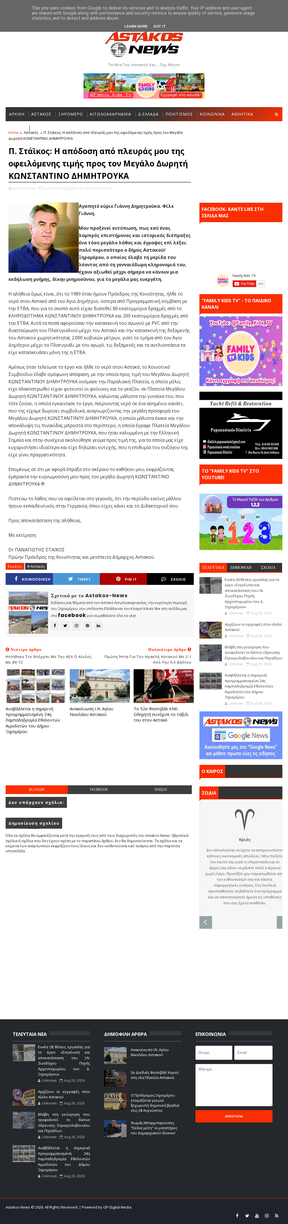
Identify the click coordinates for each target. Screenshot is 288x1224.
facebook (99, 789)
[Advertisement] (108, 765)
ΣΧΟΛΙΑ (268, 567)
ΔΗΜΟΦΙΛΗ (240, 567)
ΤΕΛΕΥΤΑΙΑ (213, 567)
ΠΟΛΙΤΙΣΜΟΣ (179, 114)
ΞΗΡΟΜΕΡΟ (70, 114)
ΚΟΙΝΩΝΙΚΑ (212, 114)
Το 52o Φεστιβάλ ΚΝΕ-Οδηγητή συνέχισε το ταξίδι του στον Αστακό (161, 714)
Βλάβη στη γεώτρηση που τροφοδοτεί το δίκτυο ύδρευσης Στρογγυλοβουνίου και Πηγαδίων (253, 652)
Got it (159, 26)
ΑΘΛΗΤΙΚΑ (242, 114)
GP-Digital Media (231, 1207)
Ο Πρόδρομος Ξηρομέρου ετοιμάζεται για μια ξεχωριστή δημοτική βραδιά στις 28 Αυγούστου (155, 1103)
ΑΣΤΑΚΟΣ (41, 114)
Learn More (136, 26)
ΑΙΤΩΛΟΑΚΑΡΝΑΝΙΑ (110, 114)
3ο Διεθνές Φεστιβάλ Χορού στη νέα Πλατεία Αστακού (155, 1075)
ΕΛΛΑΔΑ (17, 128)
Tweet (84, 579)
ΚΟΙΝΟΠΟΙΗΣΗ (36, 579)
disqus (161, 789)
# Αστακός (36, 566)
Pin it (131, 579)
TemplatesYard (174, 1207)
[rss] (277, 1215)
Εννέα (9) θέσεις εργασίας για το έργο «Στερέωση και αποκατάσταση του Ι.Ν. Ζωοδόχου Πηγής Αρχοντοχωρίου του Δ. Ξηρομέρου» (252, 593)
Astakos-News (18, 1207)
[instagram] (267, 1215)
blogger (36, 789)
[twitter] (247, 1215)
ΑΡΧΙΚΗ (16, 114)
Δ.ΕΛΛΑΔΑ (148, 114)
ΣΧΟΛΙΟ (178, 579)
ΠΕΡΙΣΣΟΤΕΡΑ (47, 128)
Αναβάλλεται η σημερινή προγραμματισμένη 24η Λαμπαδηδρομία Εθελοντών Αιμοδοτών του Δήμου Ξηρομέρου (33, 720)
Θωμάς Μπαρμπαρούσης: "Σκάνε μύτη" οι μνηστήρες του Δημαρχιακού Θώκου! (154, 1127)
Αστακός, (105, 188)
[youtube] (257, 1215)
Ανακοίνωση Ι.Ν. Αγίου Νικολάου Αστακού (91, 711)
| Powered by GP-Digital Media (105, 1207)
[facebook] (237, 1215)
